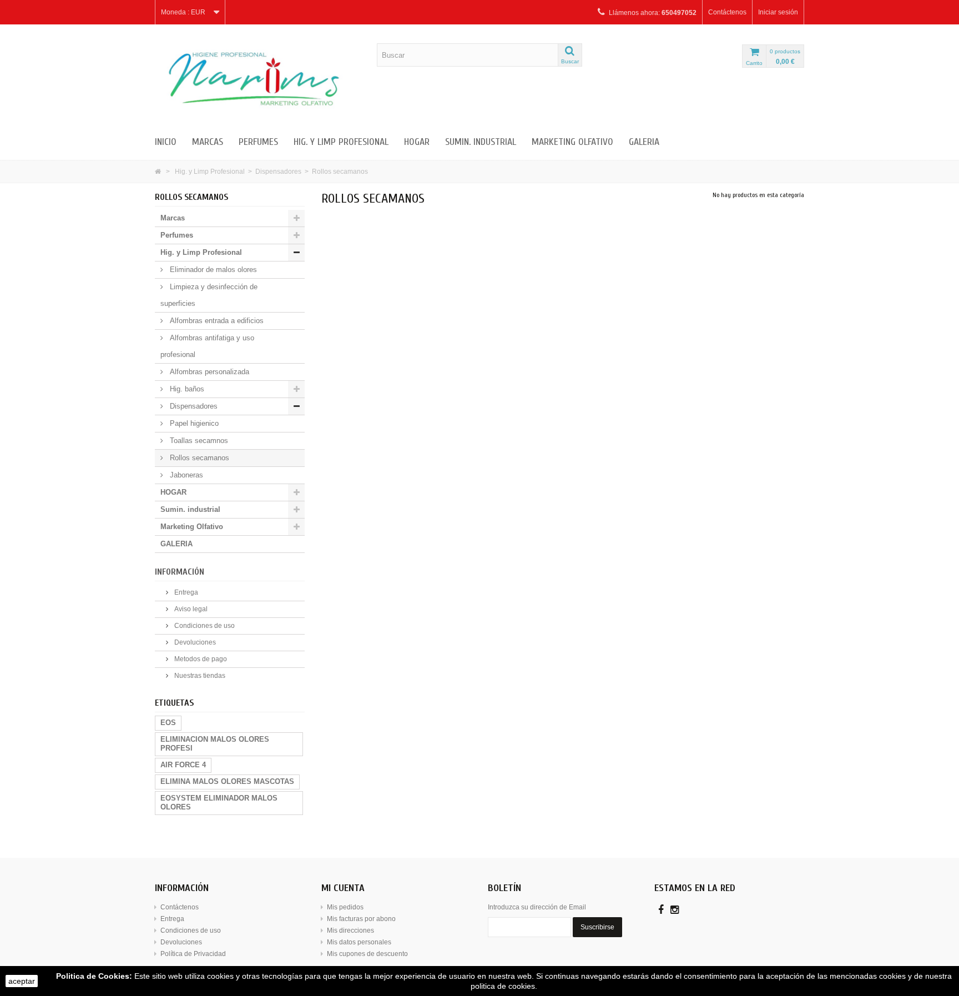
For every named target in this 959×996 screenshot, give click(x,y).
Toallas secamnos (198, 440)
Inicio (165, 142)
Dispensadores (278, 171)
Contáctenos (727, 12)
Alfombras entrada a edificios (216, 320)
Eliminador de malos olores (212, 269)
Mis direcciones (350, 930)
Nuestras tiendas (199, 676)
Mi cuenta (343, 888)
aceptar (21, 981)
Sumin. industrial (480, 142)
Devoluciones (194, 642)
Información (179, 572)
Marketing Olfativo (572, 142)
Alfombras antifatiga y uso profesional (207, 346)
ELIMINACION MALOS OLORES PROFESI (214, 743)
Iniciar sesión (778, 12)
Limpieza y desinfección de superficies (209, 295)
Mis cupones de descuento (367, 954)
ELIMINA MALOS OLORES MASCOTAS (227, 781)
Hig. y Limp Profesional (341, 142)
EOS (168, 722)
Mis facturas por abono (361, 919)
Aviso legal (190, 609)
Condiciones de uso (204, 626)
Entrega (185, 592)
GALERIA (644, 142)
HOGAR (417, 142)
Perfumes (258, 142)
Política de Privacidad (193, 954)
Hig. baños (186, 389)
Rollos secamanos (198, 458)
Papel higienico (193, 423)
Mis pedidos (345, 907)
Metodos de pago (200, 659)
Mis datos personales (359, 942)
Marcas (207, 142)
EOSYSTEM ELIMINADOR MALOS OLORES (218, 802)
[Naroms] (257, 79)
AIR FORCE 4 (183, 765)
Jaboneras (185, 475)
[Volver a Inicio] (158, 172)
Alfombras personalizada (208, 372)
